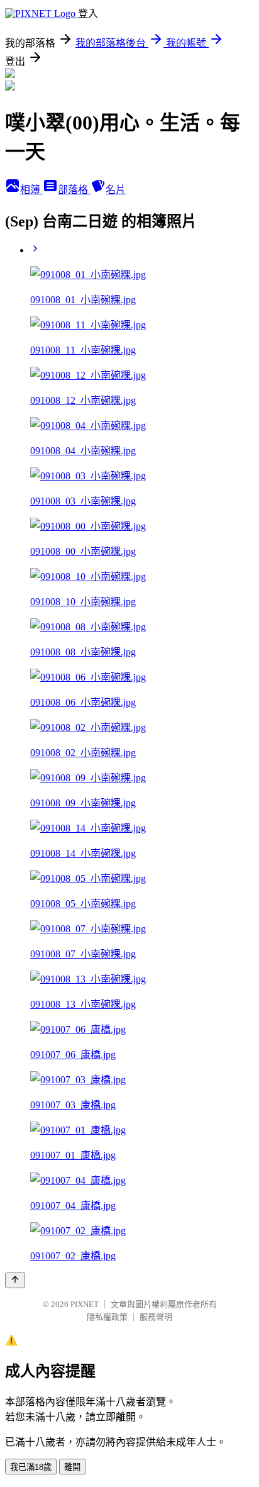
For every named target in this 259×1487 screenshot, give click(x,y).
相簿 (31, 189)
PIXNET (84, 1304)
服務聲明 (156, 1317)
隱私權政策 (107, 1317)
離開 (72, 1467)
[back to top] (15, 1280)
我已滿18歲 (31, 1467)
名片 (116, 189)
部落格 (74, 189)
